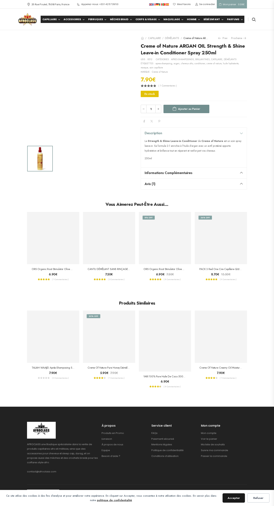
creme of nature (214, 63)
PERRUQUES (95, 19)
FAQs (154, 433)
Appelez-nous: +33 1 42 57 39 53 (99, 4)
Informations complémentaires (168, 172)
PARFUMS (233, 19)
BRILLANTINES (202, 59)
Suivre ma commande (214, 450)
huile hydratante (230, 63)
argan (176, 63)
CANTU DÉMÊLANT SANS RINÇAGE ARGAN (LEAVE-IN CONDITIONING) (128, 269)
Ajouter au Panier (189, 109)
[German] (157, 4)
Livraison (107, 439)
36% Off (205, 217)
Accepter (234, 498)
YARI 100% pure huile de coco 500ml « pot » (169, 376)
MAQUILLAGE (171, 19)
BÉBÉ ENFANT (212, 19)
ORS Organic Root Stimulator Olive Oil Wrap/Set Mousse (174, 269)
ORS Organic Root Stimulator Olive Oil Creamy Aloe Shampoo (66, 269)
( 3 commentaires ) (116, 279)
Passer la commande (214, 456)
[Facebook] (144, 121)
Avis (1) (150, 183)
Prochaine (237, 38)
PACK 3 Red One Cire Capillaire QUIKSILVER (223, 269)
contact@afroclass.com (41, 471)
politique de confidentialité (114, 500)
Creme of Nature (160, 72)
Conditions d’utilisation (165, 456)
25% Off (93, 316)
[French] (154, 4)
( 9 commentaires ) (228, 279)
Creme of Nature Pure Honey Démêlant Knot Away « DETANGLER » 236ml (128, 368)
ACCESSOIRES (72, 19)
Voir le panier (209, 439)
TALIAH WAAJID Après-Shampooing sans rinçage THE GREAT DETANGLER (73, 368)
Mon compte (208, 433)
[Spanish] (167, 4)
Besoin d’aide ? (111, 456)
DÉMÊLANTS (172, 38)
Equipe (106, 450)
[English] (150, 4)
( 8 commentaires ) (172, 279)
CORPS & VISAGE (146, 19)
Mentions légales (161, 444)
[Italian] (161, 4)
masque (144, 67)
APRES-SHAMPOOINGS (182, 59)
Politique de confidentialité (167, 450)
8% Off (149, 217)
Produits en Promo (113, 433)
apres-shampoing (164, 63)
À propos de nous (112, 444)
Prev (224, 38)
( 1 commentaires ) (167, 86)
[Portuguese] (164, 4)
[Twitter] (151, 121)
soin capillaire (156, 67)
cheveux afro (187, 63)
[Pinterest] (159, 121)
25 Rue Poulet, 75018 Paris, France (51, 4)
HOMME (191, 19)
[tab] (194, 133)
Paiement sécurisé (162, 439)
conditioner (199, 63)
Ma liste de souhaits (213, 444)
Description (153, 133)
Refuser (258, 498)
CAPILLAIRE (49, 19)
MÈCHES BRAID (119, 19)
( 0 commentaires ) (60, 378)
